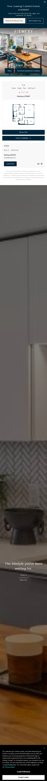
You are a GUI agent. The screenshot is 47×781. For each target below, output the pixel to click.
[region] (23, 763)
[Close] (44, 748)
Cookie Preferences (23, 772)
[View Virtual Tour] (38, 163)
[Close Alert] (45, 2)
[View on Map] (41, 163)
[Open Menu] (44, 33)
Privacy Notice (10, 767)
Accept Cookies (23, 777)
